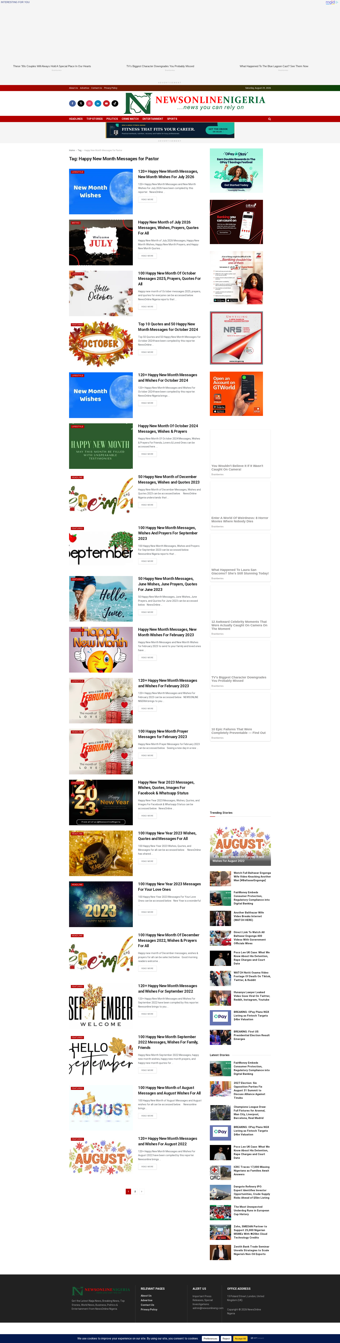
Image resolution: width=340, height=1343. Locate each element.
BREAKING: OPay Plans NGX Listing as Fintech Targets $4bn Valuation (251, 950)
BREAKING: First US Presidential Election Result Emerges (252, 969)
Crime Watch (130, 112)
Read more (149, 193)
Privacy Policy (110, 82)
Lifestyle (77, 166)
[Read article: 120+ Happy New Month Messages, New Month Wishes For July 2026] (101, 185)
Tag (79, 144)
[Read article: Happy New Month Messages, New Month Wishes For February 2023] (101, 644)
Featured (77, 319)
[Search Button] (269, 113)
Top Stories (94, 112)
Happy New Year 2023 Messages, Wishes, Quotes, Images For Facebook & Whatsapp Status (166, 781)
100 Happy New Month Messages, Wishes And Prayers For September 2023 (168, 527)
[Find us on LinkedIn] (98, 97)
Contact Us (96, 82)
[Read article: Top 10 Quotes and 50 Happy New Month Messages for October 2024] (101, 338)
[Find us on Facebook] (72, 97)
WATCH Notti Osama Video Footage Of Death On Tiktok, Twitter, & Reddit (252, 910)
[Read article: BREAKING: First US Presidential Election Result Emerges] (220, 971)
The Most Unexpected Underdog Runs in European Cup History (251, 1145)
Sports (172, 112)
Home (72, 144)
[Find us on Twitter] (81, 97)
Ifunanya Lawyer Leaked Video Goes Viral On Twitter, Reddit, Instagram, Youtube (252, 930)
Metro (76, 217)
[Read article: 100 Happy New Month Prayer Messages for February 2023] (101, 745)
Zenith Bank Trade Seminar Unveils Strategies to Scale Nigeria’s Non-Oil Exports (251, 1184)
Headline (77, 471)
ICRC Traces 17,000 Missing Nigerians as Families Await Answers (252, 1105)
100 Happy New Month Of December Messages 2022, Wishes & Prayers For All (168, 934)
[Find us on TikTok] (115, 97)
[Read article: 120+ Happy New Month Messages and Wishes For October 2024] (101, 389)
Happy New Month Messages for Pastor (103, 144)
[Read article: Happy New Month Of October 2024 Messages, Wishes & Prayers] (101, 440)
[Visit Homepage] (194, 97)
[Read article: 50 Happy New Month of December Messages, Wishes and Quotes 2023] (101, 491)
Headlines (76, 112)
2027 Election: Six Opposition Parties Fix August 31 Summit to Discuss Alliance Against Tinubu (249, 1025)
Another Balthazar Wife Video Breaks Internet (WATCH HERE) (249, 850)
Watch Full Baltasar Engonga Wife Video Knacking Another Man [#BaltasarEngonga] (252, 811)
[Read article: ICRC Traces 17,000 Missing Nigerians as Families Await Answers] (220, 1107)
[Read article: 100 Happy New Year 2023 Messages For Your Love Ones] (101, 898)
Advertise (84, 82)
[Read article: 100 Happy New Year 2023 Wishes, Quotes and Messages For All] (101, 847)
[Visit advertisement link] (170, 124)
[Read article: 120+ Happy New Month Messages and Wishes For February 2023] (101, 694)
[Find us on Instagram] (89, 97)
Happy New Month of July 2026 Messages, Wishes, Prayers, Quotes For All (168, 222)
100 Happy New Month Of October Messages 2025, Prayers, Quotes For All (169, 272)
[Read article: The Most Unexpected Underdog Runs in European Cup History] (220, 1147)
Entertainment (153, 112)
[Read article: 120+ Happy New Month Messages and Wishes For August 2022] (101, 1153)
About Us (73, 82)
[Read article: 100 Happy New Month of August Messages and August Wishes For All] (101, 1102)
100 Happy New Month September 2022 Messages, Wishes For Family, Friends (168, 1036)
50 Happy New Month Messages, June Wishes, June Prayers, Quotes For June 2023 (167, 578)
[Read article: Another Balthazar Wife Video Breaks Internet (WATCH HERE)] (220, 852)
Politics (112, 112)
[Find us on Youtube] (106, 97)
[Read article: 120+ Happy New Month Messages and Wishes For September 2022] (101, 1000)
